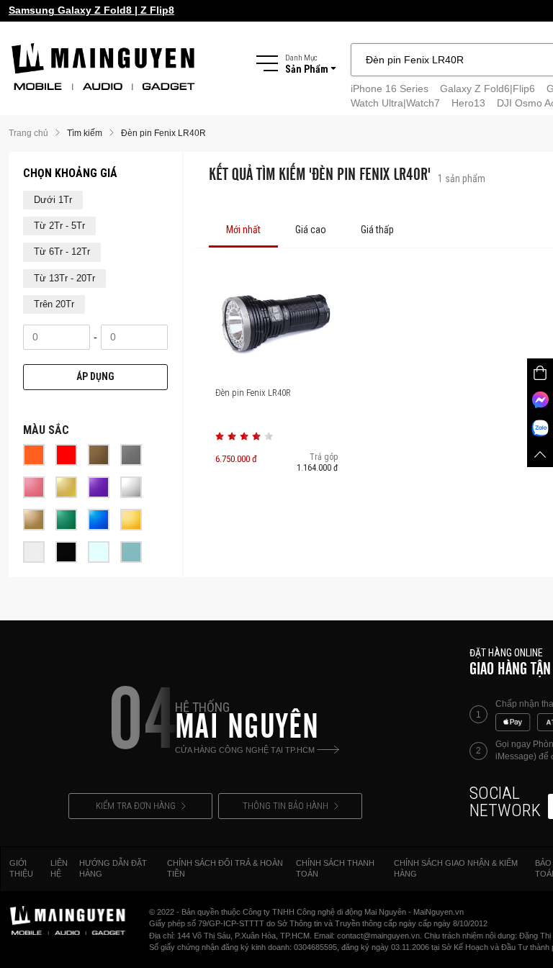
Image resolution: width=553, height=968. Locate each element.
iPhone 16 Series (389, 88)
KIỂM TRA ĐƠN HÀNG (136, 805)
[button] (219, 436)
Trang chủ (28, 133)
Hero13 (468, 103)
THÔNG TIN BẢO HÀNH (285, 805)
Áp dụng (95, 376)
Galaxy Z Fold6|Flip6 (487, 88)
